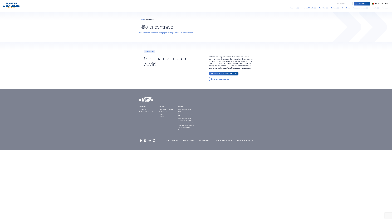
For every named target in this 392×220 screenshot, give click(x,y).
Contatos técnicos (164, 112)
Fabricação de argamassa (186, 125)
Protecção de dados (172, 140)
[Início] (11, 5)
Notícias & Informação (146, 112)
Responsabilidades (188, 140)
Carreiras (385, 8)
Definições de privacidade (245, 140)
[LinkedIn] (145, 141)
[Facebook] (140, 141)
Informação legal (204, 140)
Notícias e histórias (359, 8)
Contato (374, 8)
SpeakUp (161, 117)
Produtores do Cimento (185, 123)
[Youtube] (149, 141)
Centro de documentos (166, 109)
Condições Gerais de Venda (223, 140)
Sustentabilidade (308, 8)
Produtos (322, 8)
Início (142, 19)
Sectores (334, 8)
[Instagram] (154, 141)
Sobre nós (293, 8)
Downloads (346, 8)
